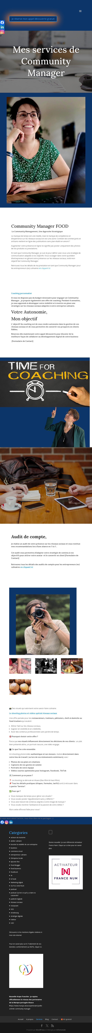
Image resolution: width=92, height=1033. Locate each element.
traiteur (13, 919)
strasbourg (15, 913)
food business (16, 868)
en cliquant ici (44, 268)
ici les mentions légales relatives (29, 932)
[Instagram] (7, 822)
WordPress (40, 1030)
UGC (12, 923)
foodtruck (14, 872)
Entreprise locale (17, 858)
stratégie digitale (17, 916)
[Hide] (1, 36)
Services (39, 1019)
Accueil (20, 1019)
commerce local (16, 851)
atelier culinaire (16, 841)
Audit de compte (28, 536)
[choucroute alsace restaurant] (72, 673)
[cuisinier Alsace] (46, 673)
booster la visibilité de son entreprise (24, 844)
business (14, 848)
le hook (13, 879)
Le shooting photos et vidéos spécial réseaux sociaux (33, 713)
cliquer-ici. (38, 947)
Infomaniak (61, 1030)
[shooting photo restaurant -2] (20, 694)
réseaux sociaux (16, 902)
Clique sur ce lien (64, 845)
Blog (47, 1019)
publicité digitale (16, 899)
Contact (55, 1019)
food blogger (15, 865)
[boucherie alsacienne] (20, 673)
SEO (12, 909)
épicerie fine (15, 862)
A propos (29, 1019)
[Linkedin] (11, 822)
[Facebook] (2, 822)
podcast (14, 889)
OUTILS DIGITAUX (17, 886)
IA (11, 875)
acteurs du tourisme (18, 837)
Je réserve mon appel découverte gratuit (33, 18)
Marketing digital (17, 882)
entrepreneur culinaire (19, 855)
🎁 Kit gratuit (66, 1019)
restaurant (14, 906)
